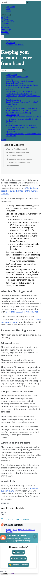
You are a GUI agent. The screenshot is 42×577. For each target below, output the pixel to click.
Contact (8, 11)
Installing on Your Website (27, 108)
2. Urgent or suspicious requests (19, 159)
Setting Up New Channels (15, 117)
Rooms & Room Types (14, 83)
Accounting (32, 127)
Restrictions (24, 102)
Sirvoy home (10, 7)
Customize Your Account (15, 45)
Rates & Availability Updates (27, 119)
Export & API (11, 136)
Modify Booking (12, 91)
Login (8, 9)
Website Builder (11, 108)
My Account (10, 43)
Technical (15, 81)
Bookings (9, 89)
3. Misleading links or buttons (18, 162)
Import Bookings (22, 77)
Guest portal (19, 113)
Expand (12, 573)
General (8, 81)
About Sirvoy (11, 79)
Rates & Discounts (12, 102)
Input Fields (10, 113)
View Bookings (24, 91)
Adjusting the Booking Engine (17, 110)
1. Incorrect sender (14, 156)
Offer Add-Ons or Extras (19, 87)
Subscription (29, 134)
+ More (3, 140)
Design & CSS (34, 110)
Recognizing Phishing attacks (17, 152)
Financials (9, 123)
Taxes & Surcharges (13, 129)
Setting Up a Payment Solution (17, 125)
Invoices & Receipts (20, 127)
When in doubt (13, 165)
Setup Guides (11, 77)
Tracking (27, 113)
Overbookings (11, 121)
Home (8, 41)
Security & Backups (26, 81)
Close (4, 573)
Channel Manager (12, 115)
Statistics (37, 134)
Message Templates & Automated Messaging (21, 93)
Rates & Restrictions (13, 100)
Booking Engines (12, 106)
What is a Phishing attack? (16, 149)
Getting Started (11, 75)
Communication (11, 96)
